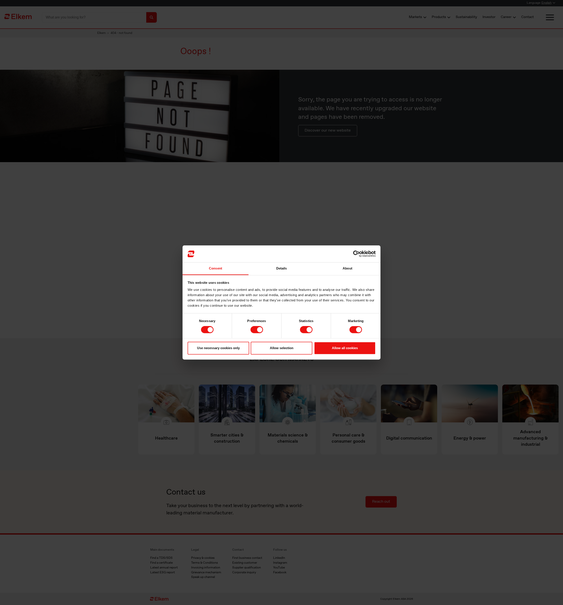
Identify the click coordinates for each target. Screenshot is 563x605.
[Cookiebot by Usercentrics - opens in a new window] (356, 254)
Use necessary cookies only (218, 348)
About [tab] (347, 268)
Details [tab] (281, 268)
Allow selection (281, 348)
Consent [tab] (215, 268)
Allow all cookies (345, 348)
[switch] (256, 329)
